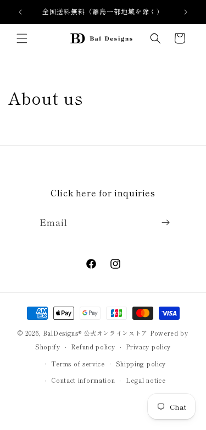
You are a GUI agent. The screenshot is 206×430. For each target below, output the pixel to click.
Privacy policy (148, 346)
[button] (22, 38)
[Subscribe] (166, 222)
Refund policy (93, 346)
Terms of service (78, 363)
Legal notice (145, 380)
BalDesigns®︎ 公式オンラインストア (95, 333)
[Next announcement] (186, 12)
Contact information (83, 380)
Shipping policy (141, 363)
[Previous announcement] (20, 12)
